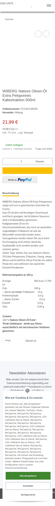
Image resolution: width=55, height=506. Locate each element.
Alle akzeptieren (28, 475)
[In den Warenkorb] (27, 170)
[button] (20, 6)
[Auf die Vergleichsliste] (38, 33)
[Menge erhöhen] (49, 161)
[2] (19, 179)
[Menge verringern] (6, 161)
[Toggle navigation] (49, 5)
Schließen (28, 486)
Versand (28, 132)
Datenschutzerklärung (16, 468)
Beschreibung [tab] (10, 193)
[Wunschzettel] (31, 6)
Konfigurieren (28, 494)
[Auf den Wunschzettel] (46, 33)
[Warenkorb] (37, 6)
